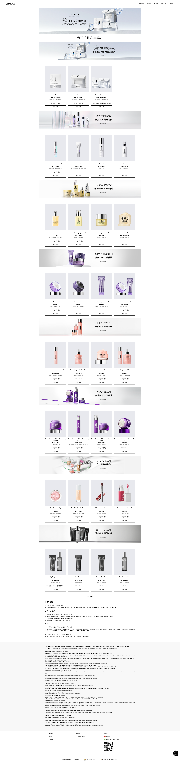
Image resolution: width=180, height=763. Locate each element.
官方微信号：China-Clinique (112, 739)
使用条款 (51, 739)
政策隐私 (51, 736)
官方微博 (108, 736)
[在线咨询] (176, 753)
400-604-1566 (79, 739)
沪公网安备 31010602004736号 (110, 759)
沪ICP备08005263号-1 (92, 759)
